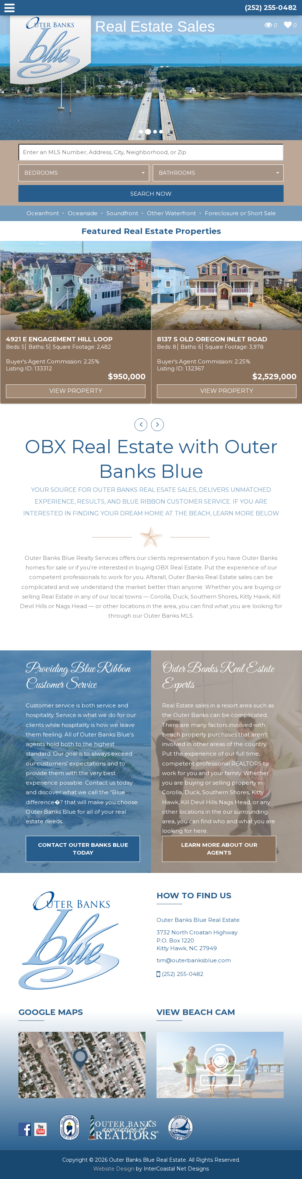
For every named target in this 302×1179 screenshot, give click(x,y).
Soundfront (122, 213)
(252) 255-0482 (181, 973)
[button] (141, 132)
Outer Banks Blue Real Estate (51, 47)
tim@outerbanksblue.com (194, 960)
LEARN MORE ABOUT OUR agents (219, 848)
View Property (75, 390)
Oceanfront (43, 213)
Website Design (113, 1168)
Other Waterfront (171, 213)
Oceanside (83, 213)
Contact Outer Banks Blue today (83, 848)
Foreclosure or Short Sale (240, 213)
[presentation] (140, 424)
